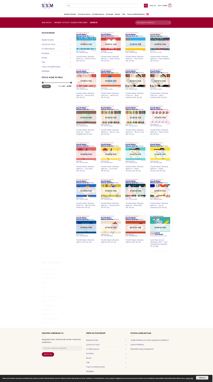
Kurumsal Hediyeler (50, 318)
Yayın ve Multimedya (136, 14)
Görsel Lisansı (48, 314)
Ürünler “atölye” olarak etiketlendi (70, 22)
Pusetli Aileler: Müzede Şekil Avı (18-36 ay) (85, 241)
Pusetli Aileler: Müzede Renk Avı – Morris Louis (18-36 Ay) (110, 132)
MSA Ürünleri (47, 301)
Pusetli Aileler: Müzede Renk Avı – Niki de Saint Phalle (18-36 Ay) (85, 205)
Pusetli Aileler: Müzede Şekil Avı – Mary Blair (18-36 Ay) (134, 205)
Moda (117, 14)
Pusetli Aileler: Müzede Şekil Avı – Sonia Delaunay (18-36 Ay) (159, 205)
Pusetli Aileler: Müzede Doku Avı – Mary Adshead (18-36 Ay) (134, 95)
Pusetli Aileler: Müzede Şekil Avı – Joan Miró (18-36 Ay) (85, 169)
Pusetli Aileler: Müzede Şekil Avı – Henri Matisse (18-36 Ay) (160, 59)
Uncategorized (48, 305)
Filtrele (46, 86)
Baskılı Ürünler (70, 14)
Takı (123, 14)
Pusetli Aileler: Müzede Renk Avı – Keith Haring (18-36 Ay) (110, 59)
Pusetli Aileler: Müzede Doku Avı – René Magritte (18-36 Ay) (85, 132)
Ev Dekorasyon (98, 14)
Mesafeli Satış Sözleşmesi (142, 349)
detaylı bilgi (189, 378)
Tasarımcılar (47, 309)
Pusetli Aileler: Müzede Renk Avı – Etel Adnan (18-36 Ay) (134, 59)
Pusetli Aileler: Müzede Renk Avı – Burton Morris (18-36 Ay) (86, 59)
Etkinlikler (46, 71)
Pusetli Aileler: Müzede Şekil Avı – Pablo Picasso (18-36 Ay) (134, 169)
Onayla (202, 378)
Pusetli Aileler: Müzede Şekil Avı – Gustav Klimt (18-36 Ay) (110, 205)
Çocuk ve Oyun (84, 14)
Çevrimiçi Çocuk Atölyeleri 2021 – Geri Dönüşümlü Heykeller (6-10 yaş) (158, 243)
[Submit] (146, 6)
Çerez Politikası (137, 344)
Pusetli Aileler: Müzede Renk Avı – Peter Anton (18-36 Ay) (159, 132)
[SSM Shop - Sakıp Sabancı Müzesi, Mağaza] (52, 5)
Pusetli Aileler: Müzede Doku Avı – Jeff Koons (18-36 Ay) (110, 95)
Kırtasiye (109, 14)
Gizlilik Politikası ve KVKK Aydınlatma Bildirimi (150, 340)
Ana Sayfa (46, 22)
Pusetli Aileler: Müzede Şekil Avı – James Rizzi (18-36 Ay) (85, 95)
